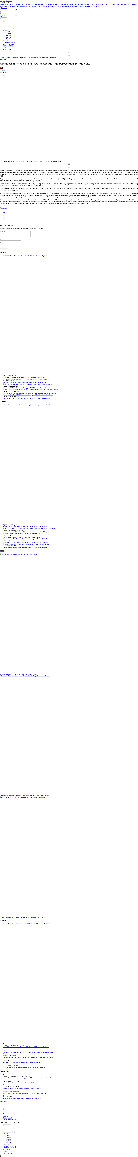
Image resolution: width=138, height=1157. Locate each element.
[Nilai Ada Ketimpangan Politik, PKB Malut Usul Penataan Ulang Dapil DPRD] (26, 379)
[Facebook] (3, 1104)
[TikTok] (3, 1113)
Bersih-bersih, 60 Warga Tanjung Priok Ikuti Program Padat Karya (23, 1088)
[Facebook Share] (3, 211)
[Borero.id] (3, 8)
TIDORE (8, 33)
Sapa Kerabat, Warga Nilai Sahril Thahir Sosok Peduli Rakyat (18, 674)
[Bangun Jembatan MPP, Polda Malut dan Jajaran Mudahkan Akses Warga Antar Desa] (29, 528)
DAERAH (5, 30)
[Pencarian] (0, 13)
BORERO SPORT (8, 46)
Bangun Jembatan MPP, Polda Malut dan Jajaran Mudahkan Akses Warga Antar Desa (29, 532)
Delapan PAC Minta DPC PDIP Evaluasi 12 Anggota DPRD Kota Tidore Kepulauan (27, 398)
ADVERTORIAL (7, 49)
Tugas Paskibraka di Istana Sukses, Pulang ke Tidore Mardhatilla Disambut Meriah (28, 6)
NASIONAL (6, 40)
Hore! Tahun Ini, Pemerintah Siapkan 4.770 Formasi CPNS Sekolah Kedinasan (26, 1047)
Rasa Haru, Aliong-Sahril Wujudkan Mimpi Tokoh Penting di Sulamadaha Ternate (24, 795)
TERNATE (9, 32)
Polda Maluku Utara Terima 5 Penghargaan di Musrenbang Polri (22, 1062)
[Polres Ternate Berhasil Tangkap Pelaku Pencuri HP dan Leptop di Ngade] (26, 544)
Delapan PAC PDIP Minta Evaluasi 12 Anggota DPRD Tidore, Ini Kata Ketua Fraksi (27, 388)
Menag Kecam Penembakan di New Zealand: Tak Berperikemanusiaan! (24, 1083)
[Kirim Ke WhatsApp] (3, 219)
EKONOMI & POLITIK (9, 44)
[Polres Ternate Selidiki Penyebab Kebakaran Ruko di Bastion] (22, 533)
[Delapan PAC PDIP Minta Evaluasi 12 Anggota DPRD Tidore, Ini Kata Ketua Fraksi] (28, 384)
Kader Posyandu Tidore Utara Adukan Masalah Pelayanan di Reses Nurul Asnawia (77, 6)
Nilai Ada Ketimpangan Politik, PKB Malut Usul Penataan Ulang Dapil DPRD (25, 382)
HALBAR (8, 35)
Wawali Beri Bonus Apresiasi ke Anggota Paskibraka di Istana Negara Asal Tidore (24, 4)
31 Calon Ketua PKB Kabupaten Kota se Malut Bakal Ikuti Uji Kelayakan (24, 377)
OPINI (4, 47)
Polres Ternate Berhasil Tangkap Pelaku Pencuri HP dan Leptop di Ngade (25, 547)
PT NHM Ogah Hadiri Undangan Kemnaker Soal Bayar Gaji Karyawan (24, 1067)
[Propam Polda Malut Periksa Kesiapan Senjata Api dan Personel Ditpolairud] (26, 539)
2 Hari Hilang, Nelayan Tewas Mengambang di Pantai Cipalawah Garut (24, 1093)
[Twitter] (3, 1106)
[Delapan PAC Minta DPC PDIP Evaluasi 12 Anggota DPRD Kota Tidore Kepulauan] (28, 395)
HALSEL (8, 39)
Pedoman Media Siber (10, 1119)
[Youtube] (3, 1110)
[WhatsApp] (3, 1112)
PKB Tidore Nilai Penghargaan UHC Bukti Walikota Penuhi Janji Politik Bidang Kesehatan (30, 393)
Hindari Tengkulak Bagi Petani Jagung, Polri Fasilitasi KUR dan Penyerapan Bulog (28, 1057)
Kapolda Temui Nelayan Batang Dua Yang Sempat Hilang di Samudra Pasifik (72, 4)
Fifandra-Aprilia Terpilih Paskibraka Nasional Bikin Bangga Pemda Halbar (22, 917)
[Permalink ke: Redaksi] (1, 69)
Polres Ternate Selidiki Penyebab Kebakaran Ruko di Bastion (21, 537)
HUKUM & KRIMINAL (9, 42)
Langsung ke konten (6, 1)
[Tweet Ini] (4, 213)
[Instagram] (3, 1108)
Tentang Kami (7, 1118)
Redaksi (2, 71)
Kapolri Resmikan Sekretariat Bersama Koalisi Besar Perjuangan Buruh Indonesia (28, 1052)
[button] (16, 10)
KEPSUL (8, 37)
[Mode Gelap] (0, 11)
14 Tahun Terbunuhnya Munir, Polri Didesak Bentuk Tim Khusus (22, 1098)
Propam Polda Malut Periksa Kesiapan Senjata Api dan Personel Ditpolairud (26, 542)
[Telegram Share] (3, 217)
